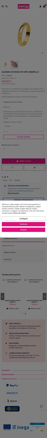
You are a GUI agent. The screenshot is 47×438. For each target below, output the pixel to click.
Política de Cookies (19, 213)
